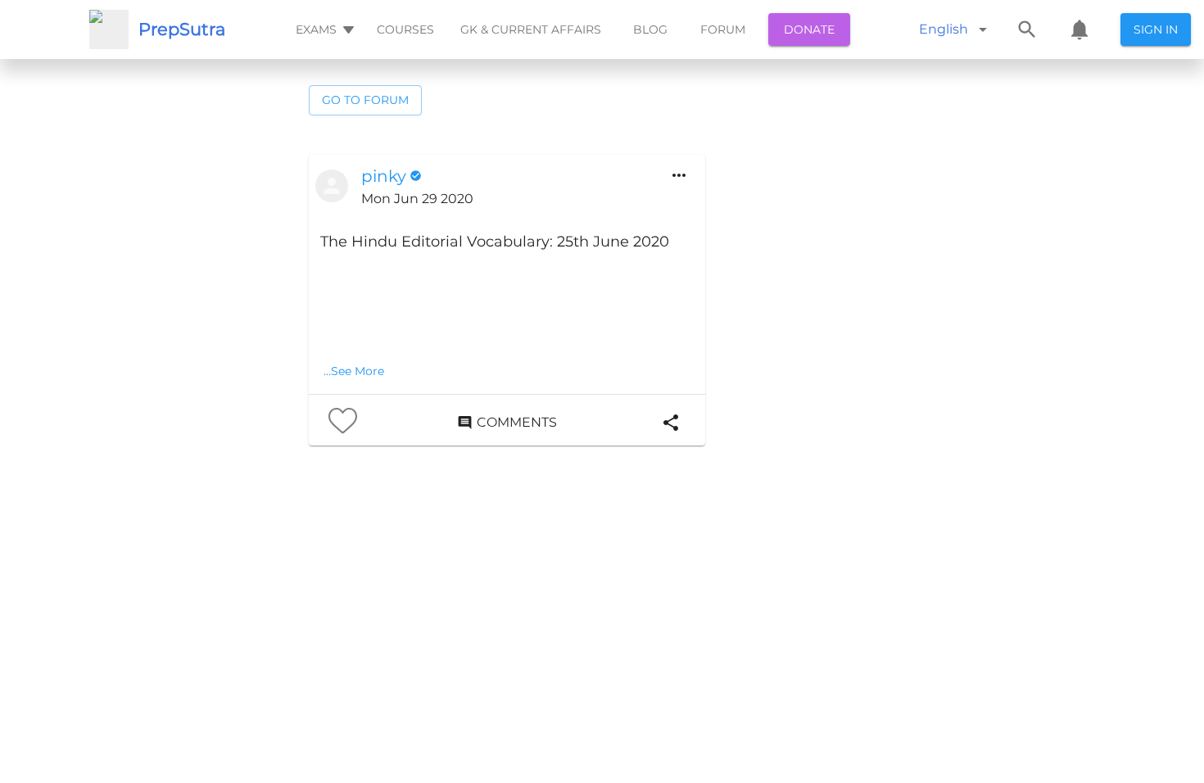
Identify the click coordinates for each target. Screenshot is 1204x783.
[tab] (323, 29)
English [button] (943, 29)
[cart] (1079, 29)
